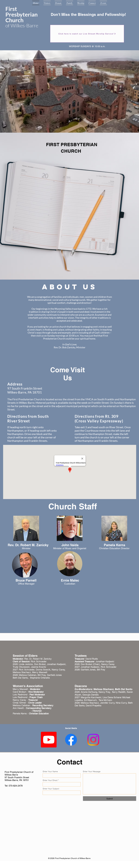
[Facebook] (71, 739)
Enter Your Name (50, 772)
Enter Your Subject (51, 789)
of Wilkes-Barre (21, 25)
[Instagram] (93, 739)
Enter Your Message (91, 772)
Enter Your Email (50, 780)
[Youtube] (49, 739)
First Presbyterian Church (21, 14)
